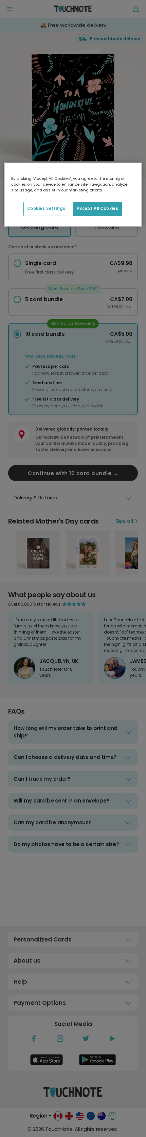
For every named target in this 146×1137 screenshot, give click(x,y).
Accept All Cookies (97, 208)
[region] (73, 194)
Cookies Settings (46, 208)
